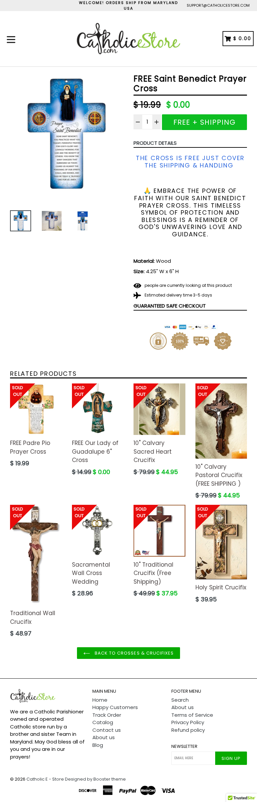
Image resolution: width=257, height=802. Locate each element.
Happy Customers (115, 707)
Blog (97, 745)
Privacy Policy (187, 722)
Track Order (106, 714)
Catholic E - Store (45, 779)
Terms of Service (192, 714)
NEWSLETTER (184, 746)
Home (99, 699)
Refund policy (188, 729)
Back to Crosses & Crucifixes (133, 653)
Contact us (106, 729)
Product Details (155, 142)
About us (103, 737)
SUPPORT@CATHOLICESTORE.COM (218, 5)
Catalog (102, 722)
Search (180, 699)
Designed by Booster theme (95, 779)
